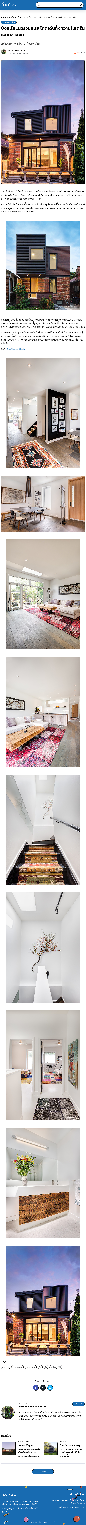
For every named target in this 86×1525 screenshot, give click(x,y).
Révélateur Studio (16, 349)
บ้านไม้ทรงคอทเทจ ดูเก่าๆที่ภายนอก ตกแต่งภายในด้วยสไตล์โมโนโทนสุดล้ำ (71, 1451)
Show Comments (43, 1471)
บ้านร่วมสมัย (17, 1367)
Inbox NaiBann (77, 1500)
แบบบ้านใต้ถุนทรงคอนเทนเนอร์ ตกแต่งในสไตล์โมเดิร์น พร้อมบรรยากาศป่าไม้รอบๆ (29, 1451)
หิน (40, 1367)
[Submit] (82, 5)
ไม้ (60, 1367)
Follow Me (78, 1404)
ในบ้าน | (10, 4)
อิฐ (46, 1367)
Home (3, 17)
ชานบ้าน (5, 1367)
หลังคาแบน (30, 1367)
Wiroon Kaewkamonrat (16, 50)
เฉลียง (53, 1367)
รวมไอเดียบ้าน (15, 17)
